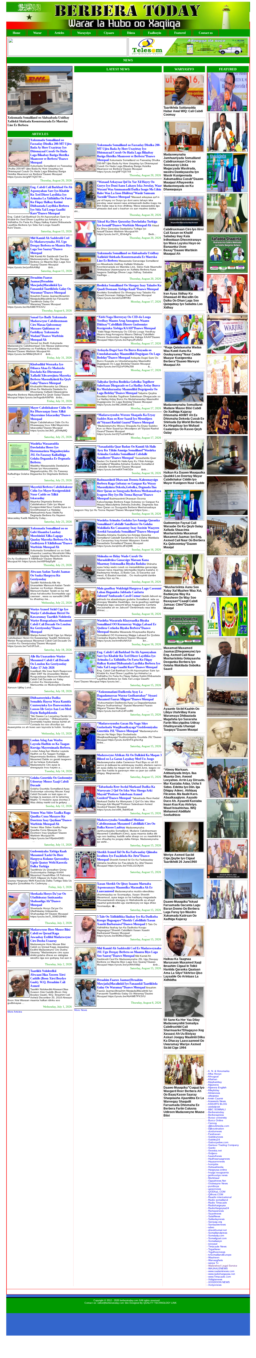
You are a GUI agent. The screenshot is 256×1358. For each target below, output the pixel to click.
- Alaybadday (214, 1082)
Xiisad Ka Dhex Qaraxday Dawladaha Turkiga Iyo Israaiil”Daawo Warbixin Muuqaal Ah (127, 223)
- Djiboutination (215, 1128)
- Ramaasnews (215, 1210)
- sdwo (210, 1227)
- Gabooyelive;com (217, 1142)
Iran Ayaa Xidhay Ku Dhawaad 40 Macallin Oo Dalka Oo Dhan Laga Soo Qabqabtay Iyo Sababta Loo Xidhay (183, 300)
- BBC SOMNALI (216, 1109)
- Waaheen (213, 1257)
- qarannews (214, 1189)
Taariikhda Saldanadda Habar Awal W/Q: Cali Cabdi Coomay (183, 111)
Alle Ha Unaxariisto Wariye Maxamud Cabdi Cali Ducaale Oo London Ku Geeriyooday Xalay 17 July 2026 (49, 662)
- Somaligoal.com (216, 1238)
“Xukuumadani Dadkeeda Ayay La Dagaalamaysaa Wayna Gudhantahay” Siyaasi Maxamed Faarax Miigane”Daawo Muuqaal (127, 695)
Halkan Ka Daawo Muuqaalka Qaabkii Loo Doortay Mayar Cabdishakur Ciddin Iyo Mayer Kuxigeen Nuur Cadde (184, 478)
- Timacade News (216, 1246)
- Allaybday (213, 1090)
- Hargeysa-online (217, 1169)
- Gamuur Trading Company (223, 1145)
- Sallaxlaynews (215, 1219)
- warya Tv (212, 1263)
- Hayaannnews (216, 1161)
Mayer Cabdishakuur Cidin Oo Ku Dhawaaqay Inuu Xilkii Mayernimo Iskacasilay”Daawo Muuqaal (50, 413)
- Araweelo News (216, 1101)
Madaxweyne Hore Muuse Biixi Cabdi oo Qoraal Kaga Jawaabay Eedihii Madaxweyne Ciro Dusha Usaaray (50, 935)
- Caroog (212, 1123)
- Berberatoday (215, 1112)
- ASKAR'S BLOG (217, 1104)
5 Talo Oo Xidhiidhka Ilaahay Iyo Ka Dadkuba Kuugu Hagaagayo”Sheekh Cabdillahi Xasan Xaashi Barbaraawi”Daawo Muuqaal (127, 920)
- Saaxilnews (214, 1213)
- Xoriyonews (214, 1284)
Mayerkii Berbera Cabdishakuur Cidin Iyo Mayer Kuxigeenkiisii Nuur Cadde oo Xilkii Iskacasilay (51, 492)
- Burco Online (215, 1120)
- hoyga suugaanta (218, 1172)
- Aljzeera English (216, 1087)
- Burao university (217, 1117)
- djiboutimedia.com (218, 1125)
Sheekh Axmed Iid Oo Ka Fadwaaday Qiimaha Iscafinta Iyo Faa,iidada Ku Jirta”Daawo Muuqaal (127, 855)
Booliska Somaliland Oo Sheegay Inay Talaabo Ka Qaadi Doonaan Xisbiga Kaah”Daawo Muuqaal (40, 116)
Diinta (131, 33)
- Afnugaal (212, 1076)
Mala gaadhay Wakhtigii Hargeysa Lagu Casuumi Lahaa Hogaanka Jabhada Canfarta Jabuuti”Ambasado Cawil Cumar (129, 592)
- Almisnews (213, 1093)
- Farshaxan (213, 1134)
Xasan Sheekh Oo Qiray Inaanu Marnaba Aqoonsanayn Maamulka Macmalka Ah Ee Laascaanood (124, 887)
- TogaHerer (213, 1249)
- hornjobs (212, 1164)
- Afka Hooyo (214, 1073)
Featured (180, 33)
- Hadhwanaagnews (218, 1158)
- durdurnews (214, 1131)
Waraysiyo (84, 33)
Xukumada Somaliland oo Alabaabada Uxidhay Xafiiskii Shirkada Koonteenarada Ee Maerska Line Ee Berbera (128, 256)
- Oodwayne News (217, 1183)
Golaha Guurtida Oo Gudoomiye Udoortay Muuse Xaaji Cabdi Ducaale (51, 781)
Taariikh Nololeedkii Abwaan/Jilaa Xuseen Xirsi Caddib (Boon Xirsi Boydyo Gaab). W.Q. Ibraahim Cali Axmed (48, 978)
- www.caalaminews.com (220, 1271)
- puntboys (213, 1186)
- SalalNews (213, 1216)
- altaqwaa (213, 1095)
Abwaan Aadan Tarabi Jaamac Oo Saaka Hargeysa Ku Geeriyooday (50, 575)
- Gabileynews (215, 1136)
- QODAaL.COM (216, 1191)
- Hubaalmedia (215, 1167)
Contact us (206, 33)
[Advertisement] (116, 107)
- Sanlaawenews (216, 1224)
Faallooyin (154, 33)
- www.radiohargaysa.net (221, 1274)
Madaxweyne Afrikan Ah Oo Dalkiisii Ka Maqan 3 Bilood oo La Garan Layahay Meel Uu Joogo (129, 757)
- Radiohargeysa (216, 1205)
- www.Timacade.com (219, 1276)
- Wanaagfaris (215, 1260)
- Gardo (211, 1147)
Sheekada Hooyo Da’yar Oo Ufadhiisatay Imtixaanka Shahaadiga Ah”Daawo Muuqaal (48, 899)
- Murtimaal (213, 1178)
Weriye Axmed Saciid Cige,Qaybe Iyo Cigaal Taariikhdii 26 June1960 (180, 858)
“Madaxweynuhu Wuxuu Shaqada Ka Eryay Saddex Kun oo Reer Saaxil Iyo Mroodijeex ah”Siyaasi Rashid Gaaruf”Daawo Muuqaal (126, 418)
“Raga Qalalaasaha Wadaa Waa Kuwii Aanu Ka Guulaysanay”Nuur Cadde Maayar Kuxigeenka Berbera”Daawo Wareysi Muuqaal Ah (183, 356)
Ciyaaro (109, 33)
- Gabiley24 (213, 1139)
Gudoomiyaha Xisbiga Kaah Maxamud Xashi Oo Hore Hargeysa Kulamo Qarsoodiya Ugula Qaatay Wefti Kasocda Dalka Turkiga (49, 859)
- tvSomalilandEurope (219, 1254)
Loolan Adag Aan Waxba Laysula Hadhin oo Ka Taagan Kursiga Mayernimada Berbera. (50, 743)
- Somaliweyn (214, 1241)
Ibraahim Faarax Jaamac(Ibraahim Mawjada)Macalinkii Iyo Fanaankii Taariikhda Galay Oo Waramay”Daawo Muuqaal (50, 285)
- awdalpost (213, 1106)
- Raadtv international (219, 1197)
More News (80, 1010)
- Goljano (212, 1153)
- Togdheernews (216, 1252)
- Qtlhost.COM (215, 1194)
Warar (37, 33)
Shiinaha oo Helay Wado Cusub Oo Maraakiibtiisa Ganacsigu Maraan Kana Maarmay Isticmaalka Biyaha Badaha (123, 560)
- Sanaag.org (214, 1221)
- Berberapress (215, 1115)
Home (16, 33)
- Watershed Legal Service (222, 1265)
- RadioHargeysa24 (218, 1208)
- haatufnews (214, 1156)
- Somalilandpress (217, 1232)
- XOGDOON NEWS (218, 1282)
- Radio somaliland (217, 1199)
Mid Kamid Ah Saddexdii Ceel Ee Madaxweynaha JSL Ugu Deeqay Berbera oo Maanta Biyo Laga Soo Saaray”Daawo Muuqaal (51, 245)
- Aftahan (212, 1079)
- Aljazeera (213, 1084)
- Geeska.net (214, 1150)
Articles (59, 33)
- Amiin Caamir (215, 1098)
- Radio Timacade (217, 1202)
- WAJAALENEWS (217, 1268)
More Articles (15, 1011)
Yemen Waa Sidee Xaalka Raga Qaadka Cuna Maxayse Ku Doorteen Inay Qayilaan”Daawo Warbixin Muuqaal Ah (51, 818)
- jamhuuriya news (217, 1175)
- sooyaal (212, 1243)
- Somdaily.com (215, 1235)
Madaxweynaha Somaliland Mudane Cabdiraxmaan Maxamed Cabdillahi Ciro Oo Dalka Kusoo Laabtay (126, 823)
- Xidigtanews (214, 1279)
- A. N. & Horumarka (218, 1071)
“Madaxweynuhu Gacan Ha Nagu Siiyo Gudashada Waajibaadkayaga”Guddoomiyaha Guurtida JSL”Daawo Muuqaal (127, 727)
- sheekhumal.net (217, 1230)
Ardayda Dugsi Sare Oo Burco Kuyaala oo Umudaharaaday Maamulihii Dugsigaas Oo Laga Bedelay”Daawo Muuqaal (128, 353)
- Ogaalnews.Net (216, 1180)
